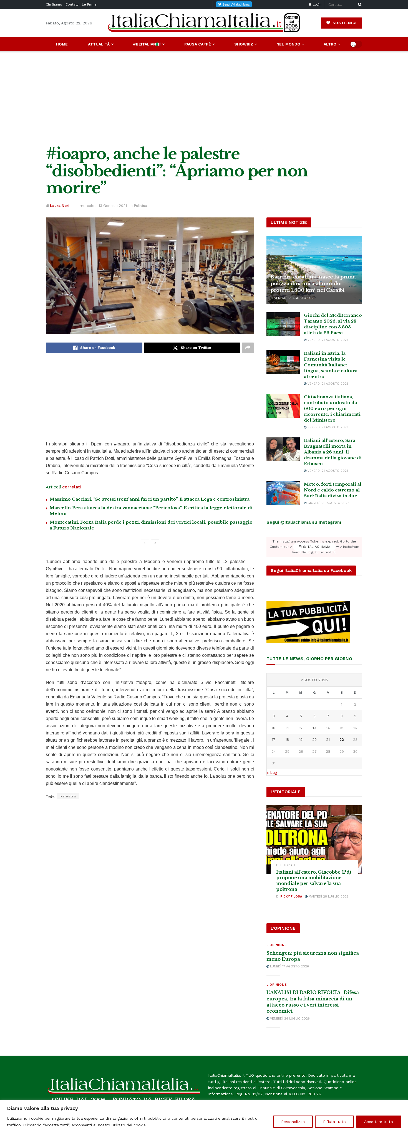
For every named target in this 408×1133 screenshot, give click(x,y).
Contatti (72, 4)
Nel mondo (288, 44)
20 (314, 739)
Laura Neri (59, 206)
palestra (68, 796)
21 (328, 739)
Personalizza (293, 1121)
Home (62, 44)
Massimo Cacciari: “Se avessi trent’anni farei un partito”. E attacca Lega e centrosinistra (150, 499)
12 (301, 728)
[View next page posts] (155, 543)
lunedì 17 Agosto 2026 (289, 966)
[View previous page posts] (145, 543)
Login (316, 4)
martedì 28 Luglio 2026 (328, 896)
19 (301, 739)
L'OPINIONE (276, 945)
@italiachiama (316, 547)
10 (273, 728)
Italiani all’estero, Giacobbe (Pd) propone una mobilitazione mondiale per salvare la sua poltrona (313, 880)
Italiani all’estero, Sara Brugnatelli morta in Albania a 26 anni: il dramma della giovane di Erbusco (333, 452)
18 (287, 739)
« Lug (272, 772)
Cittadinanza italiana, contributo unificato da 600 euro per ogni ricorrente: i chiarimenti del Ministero (332, 408)
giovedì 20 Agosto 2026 (327, 503)
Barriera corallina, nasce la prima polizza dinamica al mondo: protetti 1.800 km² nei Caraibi (313, 283)
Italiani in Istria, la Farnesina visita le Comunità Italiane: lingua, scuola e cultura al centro (330, 365)
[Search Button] (358, 4)
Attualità (99, 44)
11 (287, 728)
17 (273, 739)
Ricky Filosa (291, 896)
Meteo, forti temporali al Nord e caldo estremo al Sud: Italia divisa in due (332, 489)
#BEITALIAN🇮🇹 (147, 44)
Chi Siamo (54, 4)
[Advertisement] (204, 98)
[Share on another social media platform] (248, 348)
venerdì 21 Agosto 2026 (294, 298)
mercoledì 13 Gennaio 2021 (103, 206)
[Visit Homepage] (204, 23)
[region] (204, 1116)
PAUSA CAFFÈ (197, 44)
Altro (330, 44)
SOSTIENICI (344, 23)
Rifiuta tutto (334, 1121)
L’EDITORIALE (286, 865)
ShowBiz (243, 44)
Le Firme (89, 4)
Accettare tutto (378, 1121)
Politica (140, 206)
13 (314, 728)
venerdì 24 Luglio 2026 (289, 1018)
